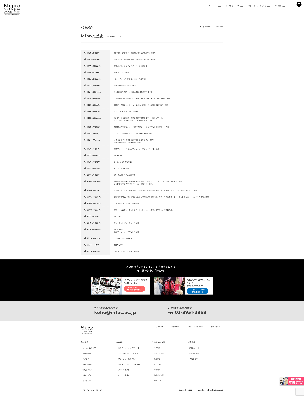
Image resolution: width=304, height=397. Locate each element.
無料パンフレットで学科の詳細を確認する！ (134, 289)
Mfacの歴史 (219, 26)
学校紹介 (208, 26)
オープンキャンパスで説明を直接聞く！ (197, 291)
